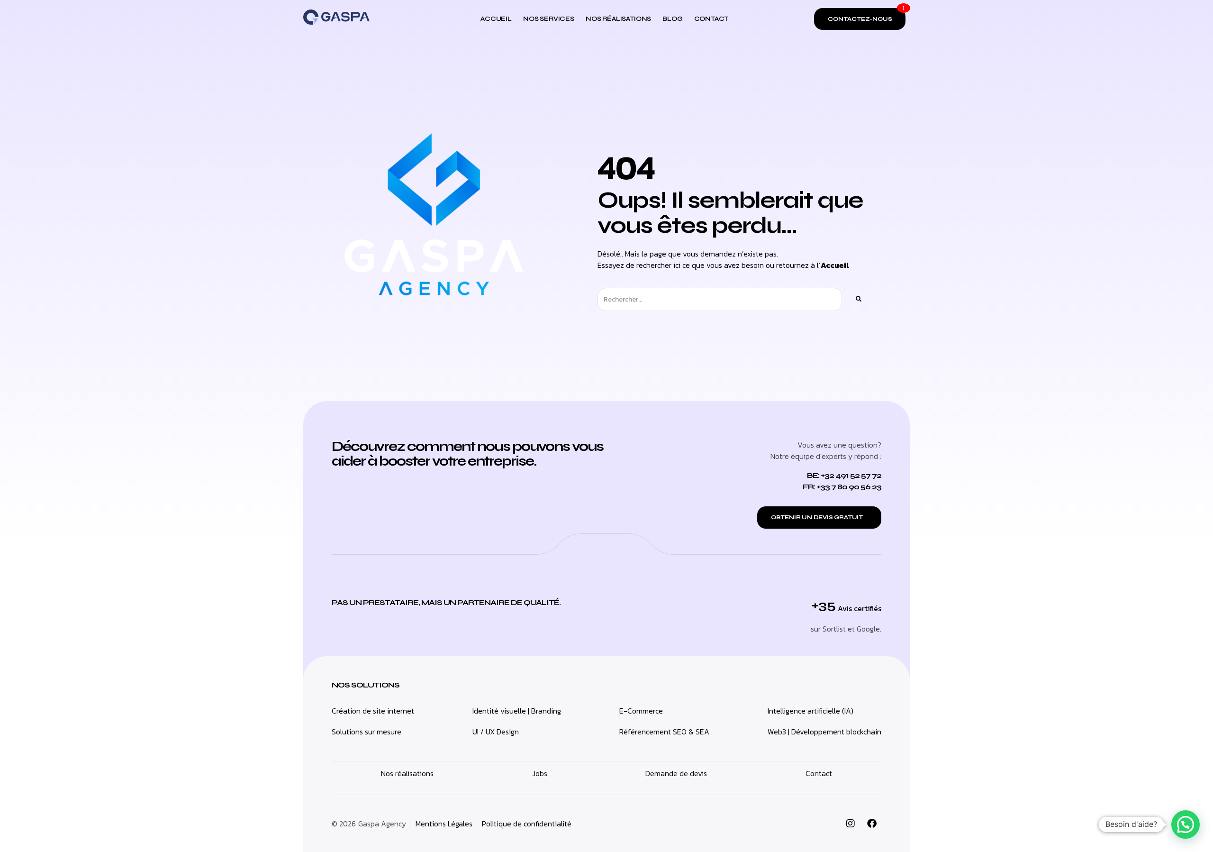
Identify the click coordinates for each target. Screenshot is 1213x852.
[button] (1185, 824)
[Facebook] (871, 823)
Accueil (835, 265)
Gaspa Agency (382, 823)
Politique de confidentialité (526, 823)
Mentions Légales (444, 823)
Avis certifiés (859, 608)
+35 (823, 605)
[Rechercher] (858, 299)
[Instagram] (850, 823)
